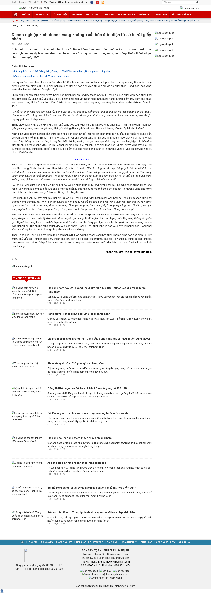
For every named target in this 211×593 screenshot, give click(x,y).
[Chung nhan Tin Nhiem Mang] (105, 577)
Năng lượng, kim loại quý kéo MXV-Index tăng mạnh (41, 76)
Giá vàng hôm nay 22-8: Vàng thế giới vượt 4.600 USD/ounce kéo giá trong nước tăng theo (62, 71)
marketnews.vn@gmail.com (74, 2)
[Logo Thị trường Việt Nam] (34, 8)
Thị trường (92, 14)
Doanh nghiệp (126, 14)
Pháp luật (145, 14)
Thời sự (26, 14)
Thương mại (41, 14)
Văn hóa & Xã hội (181, 14)
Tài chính (108, 14)
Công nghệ (161, 14)
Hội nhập (76, 14)
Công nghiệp (60, 14)
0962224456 (50, 2)
